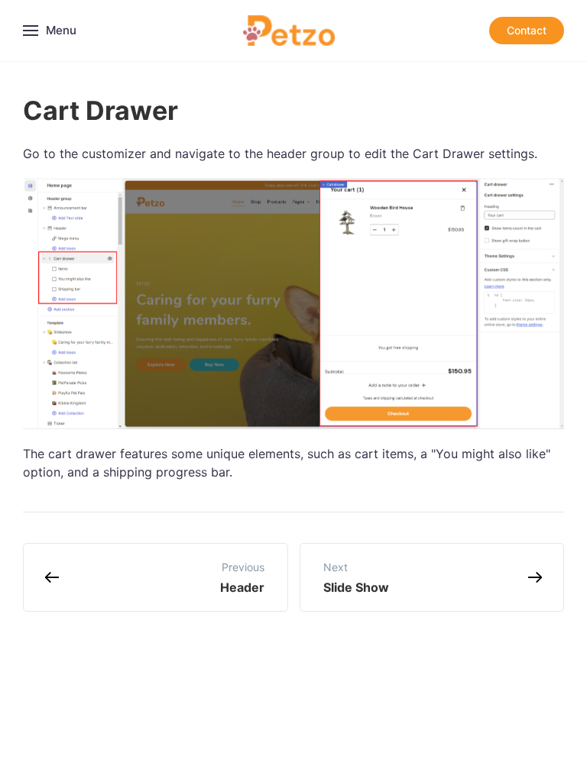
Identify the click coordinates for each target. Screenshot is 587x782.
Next (356, 578)
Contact (526, 30)
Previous (242, 578)
